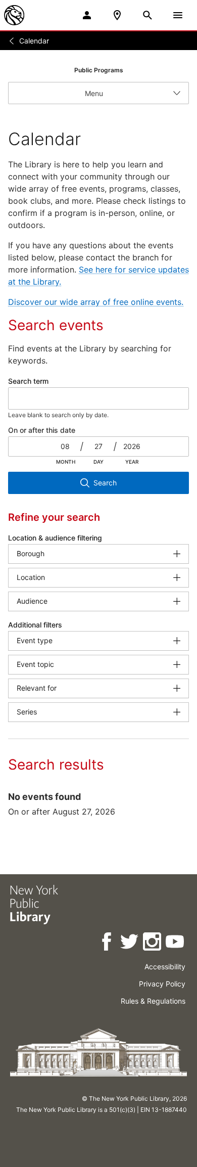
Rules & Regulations (153, 1001)
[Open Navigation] (178, 15)
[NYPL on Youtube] (175, 943)
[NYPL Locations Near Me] (117, 15)
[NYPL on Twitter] (130, 943)
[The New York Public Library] (14, 15)
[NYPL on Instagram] (153, 943)
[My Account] (87, 15)
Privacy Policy (162, 983)
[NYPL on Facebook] (107, 943)
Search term (28, 381)
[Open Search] (147, 15)
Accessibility (164, 966)
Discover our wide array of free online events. (95, 302)
